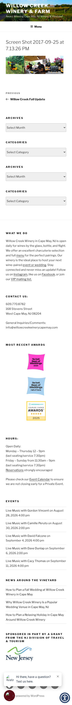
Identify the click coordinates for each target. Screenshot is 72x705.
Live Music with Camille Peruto (27, 523)
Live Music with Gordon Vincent (27, 510)
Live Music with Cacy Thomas (26, 561)
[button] (65, 698)
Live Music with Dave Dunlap (25, 548)
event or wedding (34, 265)
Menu (38, 26)
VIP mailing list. (21, 279)
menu (20, 255)
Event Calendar (39, 479)
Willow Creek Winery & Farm (28, 8)
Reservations (15, 470)
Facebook (48, 274)
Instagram (20, 274)
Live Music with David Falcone (26, 536)
